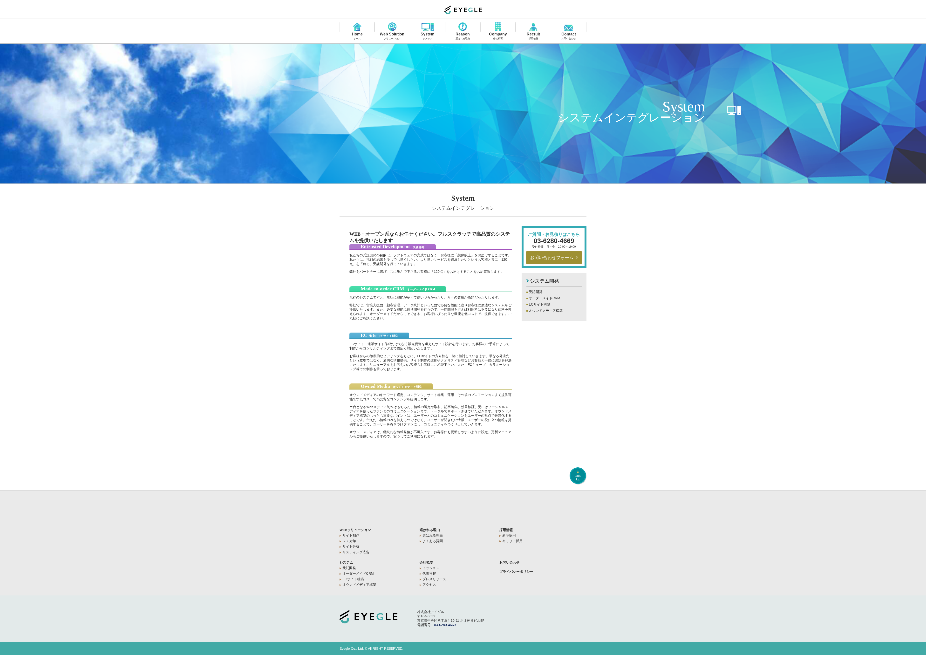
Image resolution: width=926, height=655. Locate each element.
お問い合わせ (509, 562)
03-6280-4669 (554, 241)
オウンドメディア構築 (546, 311)
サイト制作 (350, 535)
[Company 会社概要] (498, 27)
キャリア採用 (512, 541)
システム (346, 562)
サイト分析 (350, 546)
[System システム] (427, 27)
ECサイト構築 (539, 304)
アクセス (429, 585)
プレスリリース (434, 579)
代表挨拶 (429, 573)
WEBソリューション (355, 530)
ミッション (430, 568)
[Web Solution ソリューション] (392, 27)
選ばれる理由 (430, 530)
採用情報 (506, 530)
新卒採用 (509, 535)
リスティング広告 (355, 552)
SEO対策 (349, 541)
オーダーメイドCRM (544, 298)
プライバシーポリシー (516, 571)
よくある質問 (432, 541)
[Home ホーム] (357, 27)
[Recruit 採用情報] (533, 27)
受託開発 (535, 292)
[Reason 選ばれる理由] (462, 27)
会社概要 (426, 562)
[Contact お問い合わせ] (568, 28)
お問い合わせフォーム (551, 257)
